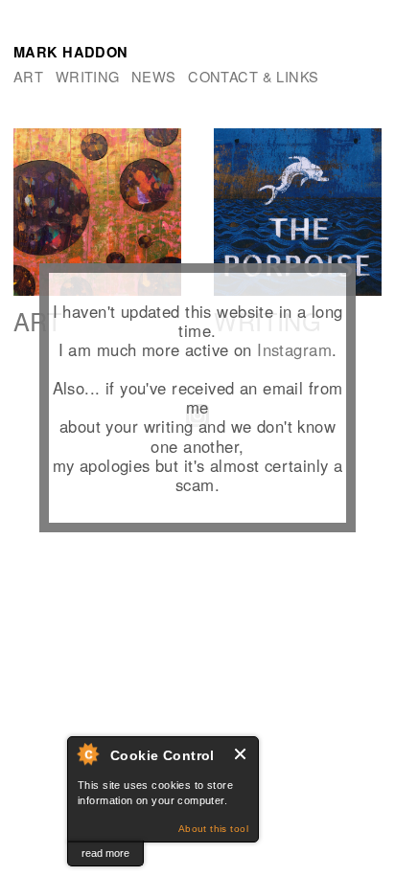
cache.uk (36, 581)
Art (28, 76)
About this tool (213, 828)
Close (241, 754)
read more (105, 853)
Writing (88, 76)
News (153, 76)
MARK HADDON (70, 51)
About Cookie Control (87, 753)
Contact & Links (253, 76)
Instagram (294, 349)
